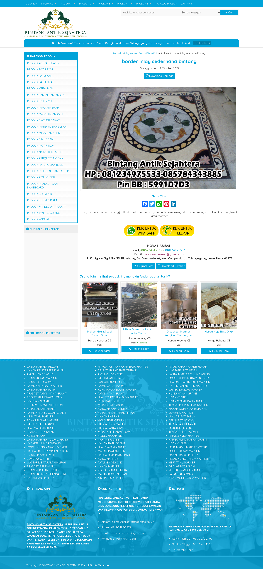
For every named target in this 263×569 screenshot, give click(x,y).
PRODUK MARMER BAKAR (43, 120)
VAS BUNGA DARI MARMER (185, 389)
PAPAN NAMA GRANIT (111, 393)
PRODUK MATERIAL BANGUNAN (47, 126)
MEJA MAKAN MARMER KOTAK (188, 447)
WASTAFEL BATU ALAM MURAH (46, 462)
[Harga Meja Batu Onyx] (219, 305)
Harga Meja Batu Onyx (219, 331)
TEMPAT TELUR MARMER (184, 432)
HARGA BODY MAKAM (112, 424)
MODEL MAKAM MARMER (184, 451)
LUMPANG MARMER (181, 412)
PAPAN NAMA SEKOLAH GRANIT (46, 412)
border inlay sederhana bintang (159, 61)
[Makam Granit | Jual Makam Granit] (100, 305)
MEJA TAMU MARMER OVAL (115, 432)
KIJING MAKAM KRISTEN (113, 408)
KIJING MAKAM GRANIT (41, 455)
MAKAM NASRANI (108, 416)
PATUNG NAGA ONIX (110, 374)
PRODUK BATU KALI (39, 76)
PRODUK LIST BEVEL (40, 101)
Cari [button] (230, 12)
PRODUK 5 (142, 3)
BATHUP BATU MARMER (41, 424)
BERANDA (31, 3)
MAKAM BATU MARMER (183, 455)
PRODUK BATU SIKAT (40, 82)
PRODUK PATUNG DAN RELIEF (45, 164)
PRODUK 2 (85, 3)
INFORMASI (47, 3)
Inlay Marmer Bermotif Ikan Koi (140, 53)
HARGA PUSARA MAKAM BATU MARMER (123, 366)
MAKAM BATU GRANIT (111, 443)
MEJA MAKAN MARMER (41, 408)
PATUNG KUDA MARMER (184, 435)
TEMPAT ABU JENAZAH (183, 424)
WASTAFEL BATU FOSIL (183, 370)
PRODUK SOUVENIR (39, 194)
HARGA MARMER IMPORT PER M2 (47, 451)
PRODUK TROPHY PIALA (42, 200)
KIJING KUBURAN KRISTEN (43, 470)
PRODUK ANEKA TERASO (43, 63)
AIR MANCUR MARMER (112, 478)
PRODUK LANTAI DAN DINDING (46, 95)
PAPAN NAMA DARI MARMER (44, 386)
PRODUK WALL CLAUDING (43, 213)
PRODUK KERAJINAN (40, 88)
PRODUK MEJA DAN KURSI (43, 133)
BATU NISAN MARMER (40, 478)
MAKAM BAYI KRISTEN (111, 451)
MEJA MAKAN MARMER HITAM (116, 412)
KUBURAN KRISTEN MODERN (45, 405)
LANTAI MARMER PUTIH (41, 389)
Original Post (145, 266)
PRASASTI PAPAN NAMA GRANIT (47, 393)
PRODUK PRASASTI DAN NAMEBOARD (42, 185)
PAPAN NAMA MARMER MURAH (188, 366)
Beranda (117, 53)
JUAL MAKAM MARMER (41, 428)
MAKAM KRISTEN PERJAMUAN (45, 370)
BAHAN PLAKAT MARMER (42, 420)
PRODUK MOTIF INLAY (41, 145)
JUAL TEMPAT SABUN (182, 416)
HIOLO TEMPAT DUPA (111, 420)
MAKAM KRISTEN (108, 439)
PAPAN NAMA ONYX (181, 474)
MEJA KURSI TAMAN (181, 428)
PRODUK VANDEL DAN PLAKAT (46, 206)
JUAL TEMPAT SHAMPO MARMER (118, 397)
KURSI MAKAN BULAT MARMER (117, 389)
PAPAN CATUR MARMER (112, 386)
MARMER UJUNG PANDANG (44, 443)
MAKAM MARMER (108, 466)
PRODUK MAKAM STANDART (45, 114)
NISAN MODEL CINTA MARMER (187, 478)
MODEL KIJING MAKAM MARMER (47, 447)
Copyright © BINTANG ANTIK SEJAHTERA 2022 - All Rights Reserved (68, 565)
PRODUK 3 (104, 3)
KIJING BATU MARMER (40, 382)
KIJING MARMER (108, 458)
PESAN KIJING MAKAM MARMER (188, 458)
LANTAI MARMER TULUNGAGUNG (47, 439)
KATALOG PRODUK (166, 3)
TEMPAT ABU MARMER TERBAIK (117, 370)
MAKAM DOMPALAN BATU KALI (188, 408)
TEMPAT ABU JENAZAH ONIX (44, 397)
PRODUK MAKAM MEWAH (43, 107)
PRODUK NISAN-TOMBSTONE (45, 152)
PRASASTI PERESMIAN (40, 432)
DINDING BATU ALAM (182, 466)
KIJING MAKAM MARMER (42, 378)
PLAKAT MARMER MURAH (114, 470)
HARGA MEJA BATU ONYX (114, 455)
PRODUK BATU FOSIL (40, 69)
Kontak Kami (202, 43)
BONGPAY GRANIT (38, 401)
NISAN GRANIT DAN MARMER (186, 401)
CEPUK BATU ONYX (181, 420)
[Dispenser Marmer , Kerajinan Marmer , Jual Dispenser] (179, 305)
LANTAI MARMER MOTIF (112, 382)
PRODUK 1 (66, 3)
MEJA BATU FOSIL (109, 401)
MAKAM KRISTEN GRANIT (113, 474)
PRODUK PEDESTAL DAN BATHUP (48, 171)
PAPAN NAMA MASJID (40, 374)
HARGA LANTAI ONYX (111, 428)
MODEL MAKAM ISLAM (112, 435)
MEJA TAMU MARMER (40, 416)
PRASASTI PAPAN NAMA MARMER (189, 382)
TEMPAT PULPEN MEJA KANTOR (188, 405)
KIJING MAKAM (36, 435)
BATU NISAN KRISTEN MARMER (188, 386)
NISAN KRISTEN (178, 397)
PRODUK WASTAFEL (39, 219)
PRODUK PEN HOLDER (41, 177)
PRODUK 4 (123, 3)
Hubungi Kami (101, 351)
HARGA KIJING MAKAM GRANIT (188, 439)
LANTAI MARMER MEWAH (42, 366)
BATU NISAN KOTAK (110, 378)
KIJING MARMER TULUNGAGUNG (47, 474)
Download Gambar (160, 76)
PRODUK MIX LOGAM (40, 139)
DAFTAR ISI (187, 3)
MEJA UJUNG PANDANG (112, 405)
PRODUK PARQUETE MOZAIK (45, 158)
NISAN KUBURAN (179, 443)
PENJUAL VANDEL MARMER (186, 470)
